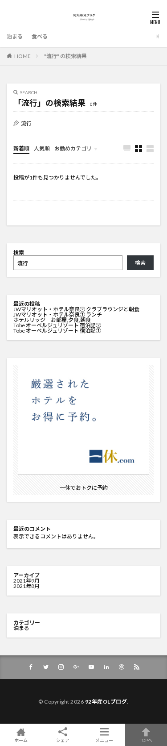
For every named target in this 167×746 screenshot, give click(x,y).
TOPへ (146, 740)
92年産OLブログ (106, 701)
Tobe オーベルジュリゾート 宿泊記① (57, 330)
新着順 (21, 148)
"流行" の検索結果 (65, 56)
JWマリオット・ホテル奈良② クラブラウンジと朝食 (76, 309)
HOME (22, 56)
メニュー (104, 740)
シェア (62, 740)
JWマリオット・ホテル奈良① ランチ (57, 314)
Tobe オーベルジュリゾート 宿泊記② (57, 325)
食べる (40, 36)
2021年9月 (26, 580)
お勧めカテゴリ (73, 148)
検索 (18, 252)
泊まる (15, 36)
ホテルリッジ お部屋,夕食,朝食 (52, 320)
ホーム (21, 740)
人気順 (42, 148)
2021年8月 (26, 586)
